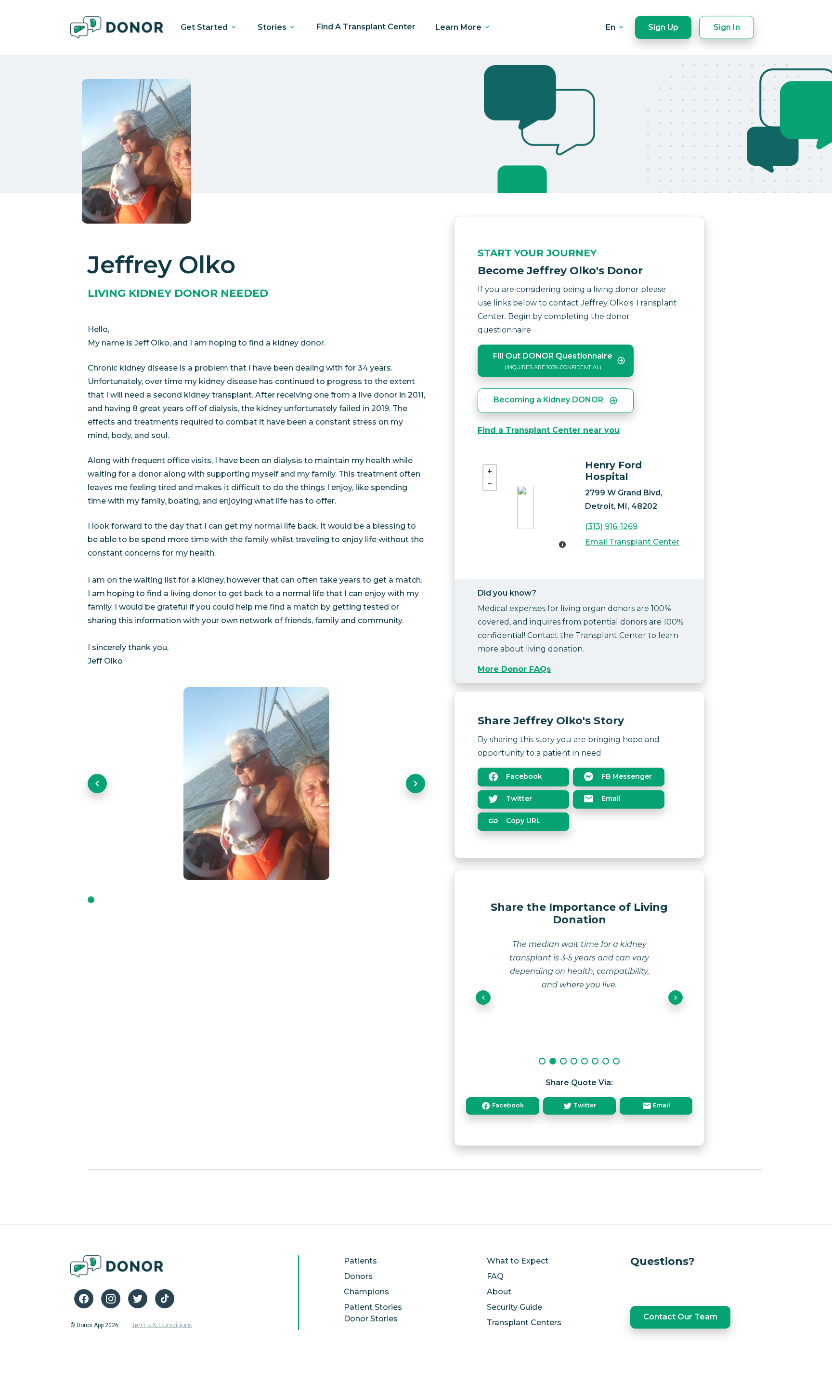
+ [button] (489, 471)
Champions (366, 1291)
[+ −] (525, 507)
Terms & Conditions (162, 1324)
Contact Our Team (680, 1316)
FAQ (495, 1276)
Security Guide (514, 1307)
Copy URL (522, 820)
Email (610, 798)
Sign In (727, 27)
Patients (360, 1260)
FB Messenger (625, 776)
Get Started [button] (205, 27)
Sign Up (663, 27)
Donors (358, 1276)
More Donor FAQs (514, 669)
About (499, 1291)
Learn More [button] (459, 27)
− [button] (489, 484)
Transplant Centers (524, 1322)
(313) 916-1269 (611, 526)
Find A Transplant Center (366, 26)
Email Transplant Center (632, 541)
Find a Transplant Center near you (549, 430)
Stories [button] (273, 27)
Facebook (523, 776)
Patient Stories (373, 1307)
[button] (97, 783)
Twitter (518, 798)
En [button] (611, 27)
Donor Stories (371, 1318)
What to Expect (517, 1260)
